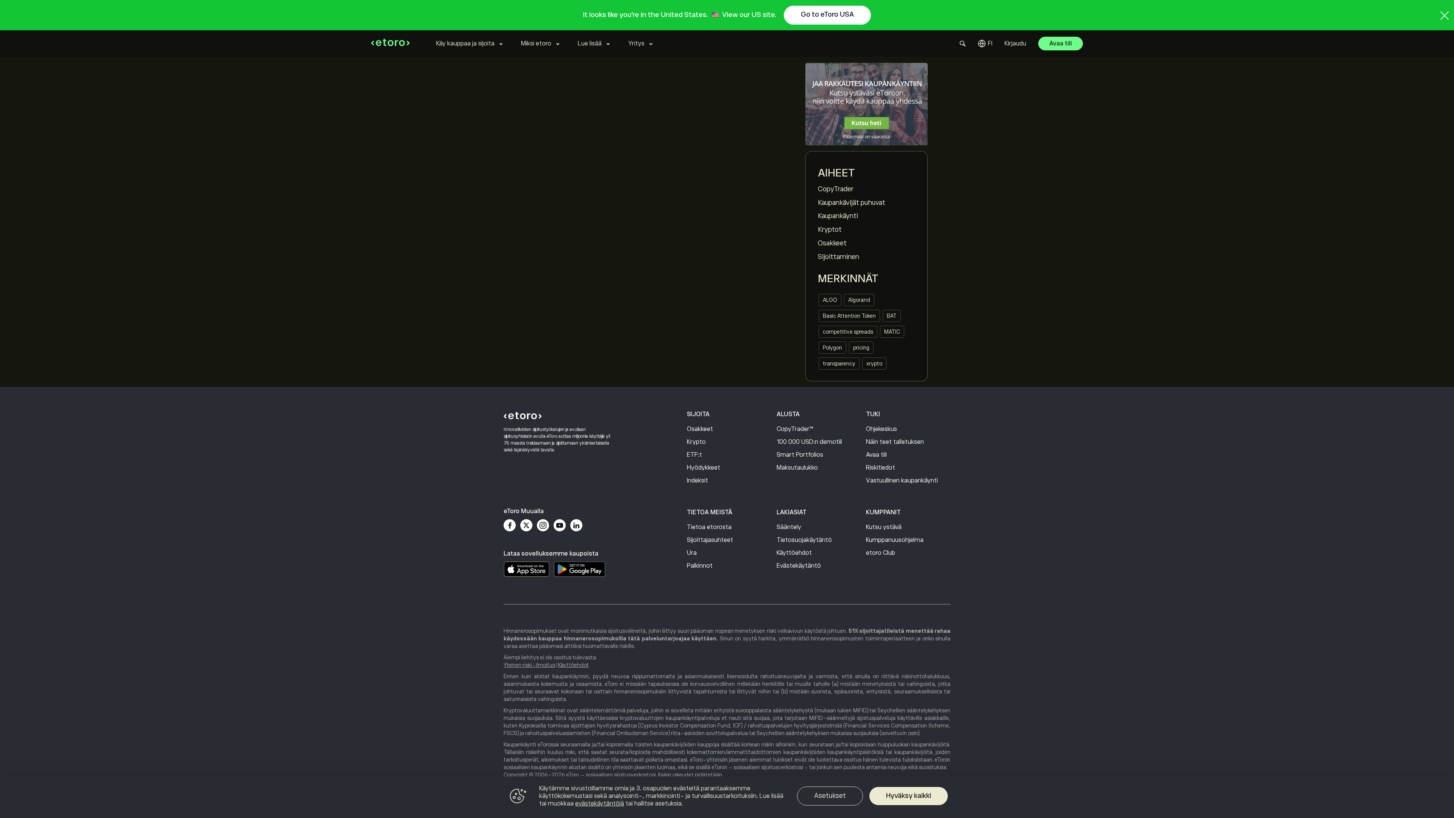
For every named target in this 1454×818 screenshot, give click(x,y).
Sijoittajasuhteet (710, 540)
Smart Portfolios (800, 454)
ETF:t (694, 454)
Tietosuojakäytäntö (804, 540)
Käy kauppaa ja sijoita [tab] (465, 43)
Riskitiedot (880, 467)
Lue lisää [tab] (590, 43)
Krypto (696, 442)
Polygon (832, 348)
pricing (861, 348)
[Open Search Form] (962, 43)
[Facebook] (510, 525)
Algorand (859, 300)
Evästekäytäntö (799, 565)
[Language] (985, 43)
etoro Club (880, 552)
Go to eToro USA (827, 14)
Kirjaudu (1015, 43)
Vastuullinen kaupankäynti (902, 480)
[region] (727, 797)
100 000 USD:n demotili (809, 442)
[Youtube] (560, 525)
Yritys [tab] (636, 43)
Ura (692, 552)
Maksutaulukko (797, 467)
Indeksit (697, 480)
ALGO (830, 300)
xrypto (874, 364)
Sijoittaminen (838, 257)
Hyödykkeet (703, 467)
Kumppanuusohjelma (895, 540)
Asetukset (830, 795)
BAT (892, 316)
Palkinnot (700, 565)
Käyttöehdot (794, 552)
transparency (839, 364)
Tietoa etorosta (709, 527)
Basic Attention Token (849, 316)
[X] (526, 525)
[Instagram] (543, 525)
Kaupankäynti (838, 216)
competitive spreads (848, 332)
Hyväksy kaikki (908, 795)
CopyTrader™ (795, 429)
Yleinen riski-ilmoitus (529, 665)
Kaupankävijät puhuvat (851, 202)
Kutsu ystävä (884, 527)
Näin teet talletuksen (895, 442)
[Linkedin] (576, 525)
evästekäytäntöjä (599, 803)
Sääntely (789, 527)
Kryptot (830, 229)
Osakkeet (832, 243)
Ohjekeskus (881, 429)
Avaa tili (1060, 43)
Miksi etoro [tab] (536, 43)
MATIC (892, 332)
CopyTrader (835, 189)
